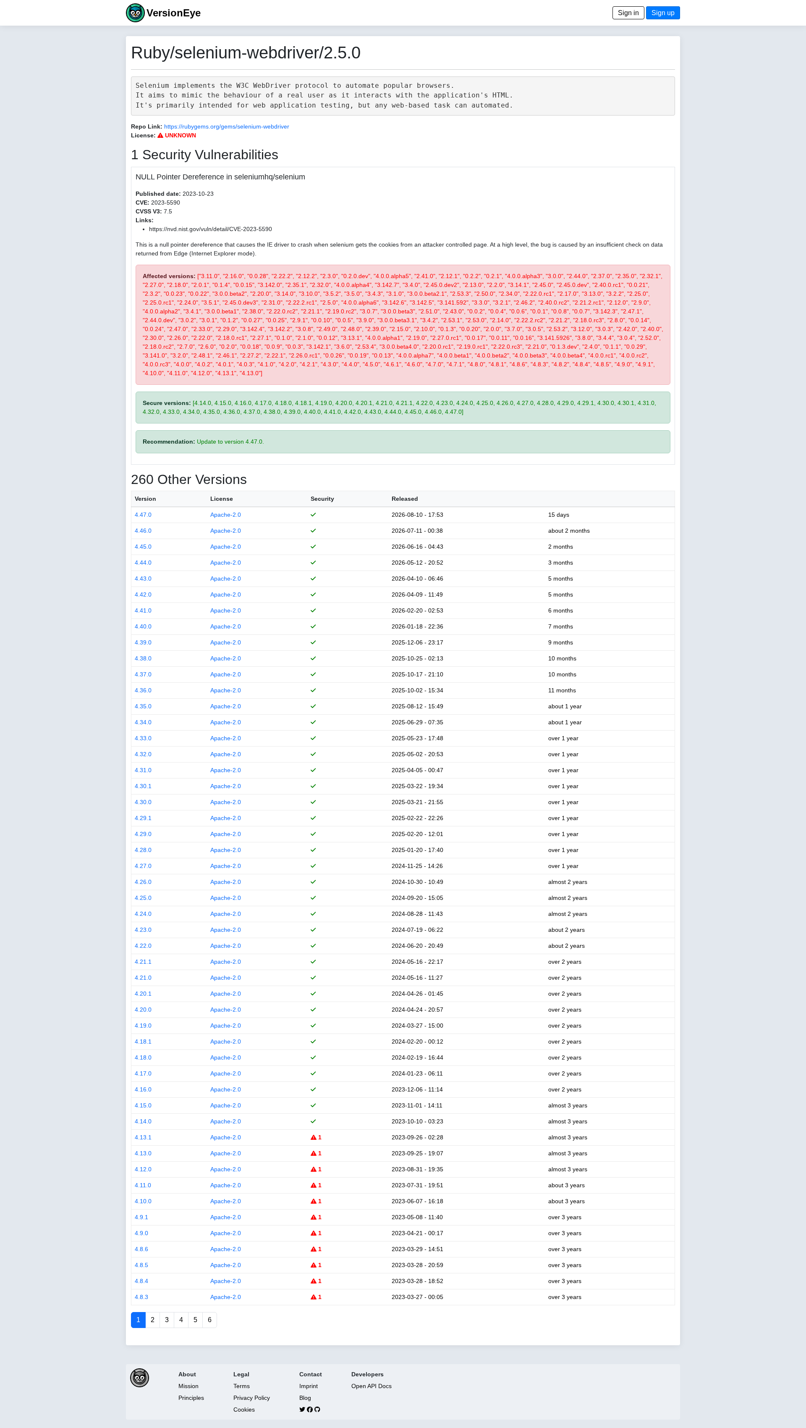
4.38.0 (143, 658)
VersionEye (174, 12)
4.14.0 (143, 1121)
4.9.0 (141, 1233)
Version (145, 498)
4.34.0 (143, 722)
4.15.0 (143, 1105)
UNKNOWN (179, 135)
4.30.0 (143, 802)
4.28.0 (143, 850)
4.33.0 (143, 738)
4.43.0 (143, 578)
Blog (305, 1397)
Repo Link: (146, 126)
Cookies (244, 1409)
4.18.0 (143, 1057)
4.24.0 (143, 913)
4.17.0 (143, 1073)
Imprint (308, 1386)
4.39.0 (143, 642)
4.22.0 (143, 945)
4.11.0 (143, 1185)
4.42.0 (143, 594)
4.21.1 (143, 961)
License (221, 498)
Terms (241, 1386)
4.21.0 (143, 977)
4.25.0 (143, 897)
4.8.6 (141, 1249)
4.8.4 (141, 1281)
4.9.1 (141, 1217)
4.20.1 (143, 993)
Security (322, 498)
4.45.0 (143, 546)
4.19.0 (143, 1025)
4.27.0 (143, 866)
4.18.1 (143, 1041)
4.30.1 (143, 786)
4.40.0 (143, 626)
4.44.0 (143, 562)
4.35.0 (143, 706)
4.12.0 (143, 1169)
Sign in (628, 12)
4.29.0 (143, 834)
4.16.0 (143, 1089)
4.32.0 (143, 754)
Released (405, 498)
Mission (188, 1386)
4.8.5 (141, 1265)
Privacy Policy (251, 1397)
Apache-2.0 (225, 514)
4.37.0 (143, 674)
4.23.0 (143, 929)
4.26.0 (143, 881)
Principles (191, 1397)
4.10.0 (143, 1201)
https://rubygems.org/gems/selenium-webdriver (226, 126)
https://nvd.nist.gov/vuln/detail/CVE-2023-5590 (210, 229)
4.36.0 (143, 690)
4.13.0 (143, 1153)
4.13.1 (143, 1137)
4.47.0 (143, 514)
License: (143, 135)
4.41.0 (143, 610)
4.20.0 (143, 1009)
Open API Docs (371, 1386)
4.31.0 (143, 770)
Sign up (663, 12)
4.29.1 (143, 818)
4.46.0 (143, 530)
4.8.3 (141, 1297)
